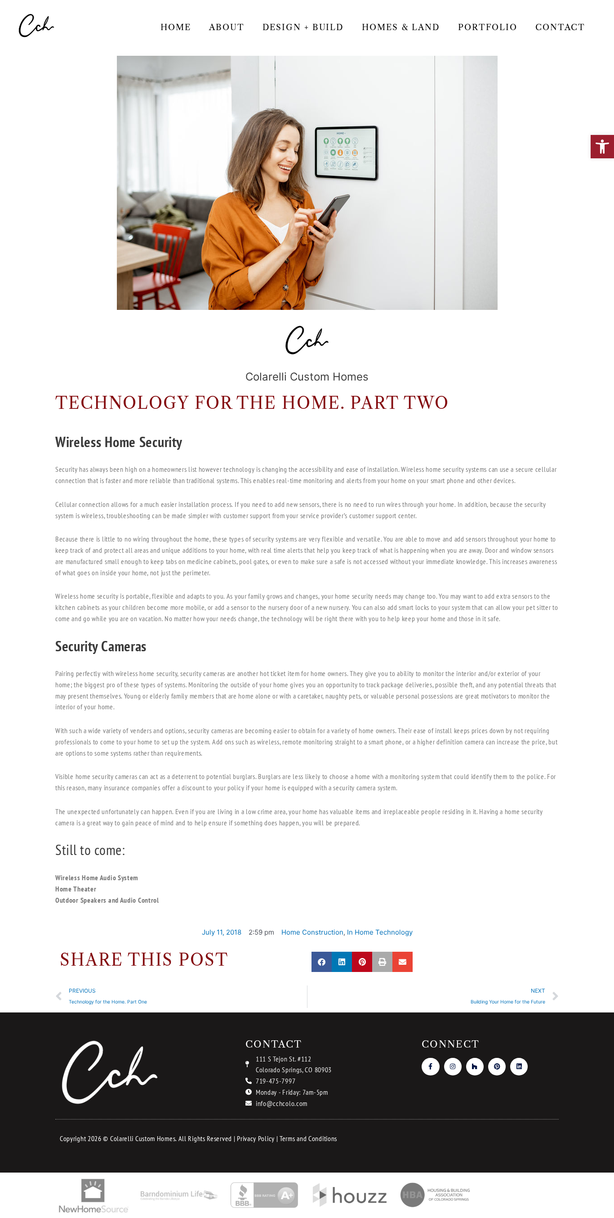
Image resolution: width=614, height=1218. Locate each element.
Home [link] (175, 27)
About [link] (227, 27)
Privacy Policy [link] (256, 1138)
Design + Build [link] (303, 27)
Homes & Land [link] (401, 27)
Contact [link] (560, 27)
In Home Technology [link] (380, 932)
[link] (602, 146)
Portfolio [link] (487, 27)
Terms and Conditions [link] (308, 1138)
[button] (321, 962)
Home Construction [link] (312, 932)
